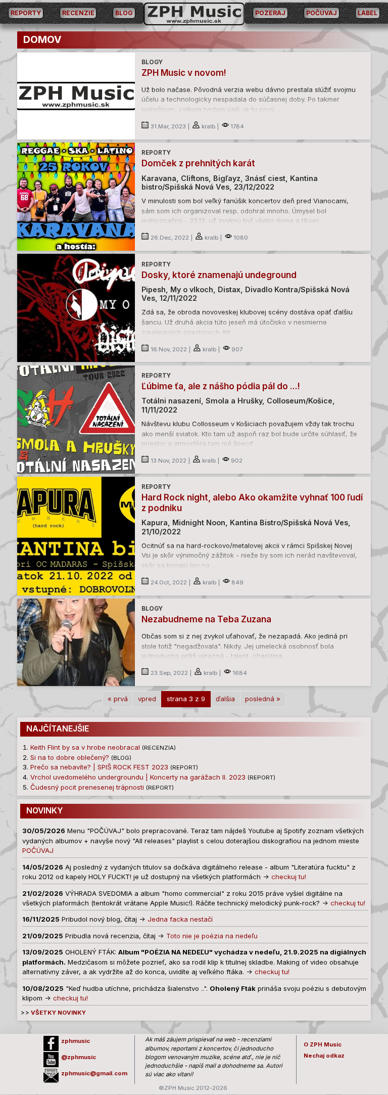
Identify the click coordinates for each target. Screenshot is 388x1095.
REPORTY (26, 13)
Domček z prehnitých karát (198, 163)
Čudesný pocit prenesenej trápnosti (87, 787)
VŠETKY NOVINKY (57, 1012)
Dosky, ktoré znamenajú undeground (219, 274)
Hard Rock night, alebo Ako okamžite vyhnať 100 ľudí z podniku (252, 502)
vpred (147, 699)
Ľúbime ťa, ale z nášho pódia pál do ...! (220, 386)
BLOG (124, 13)
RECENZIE (78, 13)
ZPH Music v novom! (183, 72)
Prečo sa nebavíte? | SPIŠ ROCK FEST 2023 (99, 767)
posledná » (262, 699)
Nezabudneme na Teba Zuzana (206, 619)
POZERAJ (270, 13)
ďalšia (225, 699)
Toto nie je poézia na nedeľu (212, 936)
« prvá (118, 699)
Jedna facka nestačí (180, 919)
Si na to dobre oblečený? (69, 757)
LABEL (367, 13)
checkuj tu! (288, 877)
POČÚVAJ (321, 13)
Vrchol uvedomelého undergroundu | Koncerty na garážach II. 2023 (138, 777)
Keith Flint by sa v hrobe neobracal (85, 747)
